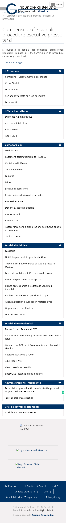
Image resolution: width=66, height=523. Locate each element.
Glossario (10, 250)
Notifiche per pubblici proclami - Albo (25, 257)
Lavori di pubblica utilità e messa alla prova (28, 273)
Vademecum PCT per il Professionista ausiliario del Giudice (32, 347)
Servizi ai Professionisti (14, 12)
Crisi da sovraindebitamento (20, 412)
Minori (8, 182)
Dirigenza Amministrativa (18, 116)
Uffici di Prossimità (15, 314)
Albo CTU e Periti (14, 360)
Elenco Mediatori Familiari (19, 367)
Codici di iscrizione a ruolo (19, 354)
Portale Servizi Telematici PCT (21, 329)
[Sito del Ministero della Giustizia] (33, 452)
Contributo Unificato (16, 163)
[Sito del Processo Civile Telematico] (33, 467)
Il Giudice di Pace (34, 486)
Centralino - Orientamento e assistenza (26, 76)
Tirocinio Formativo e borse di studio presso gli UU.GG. (30, 265)
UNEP (55, 486)
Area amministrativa (16, 123)
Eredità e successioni (16, 188)
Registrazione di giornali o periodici (24, 195)
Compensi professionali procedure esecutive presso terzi (33, 337)
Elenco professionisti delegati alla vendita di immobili (29, 287)
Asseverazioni (12, 214)
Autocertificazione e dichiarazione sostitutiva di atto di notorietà (33, 228)
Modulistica (11, 150)
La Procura (10, 486)
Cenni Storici (12, 83)
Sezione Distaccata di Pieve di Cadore (25, 95)
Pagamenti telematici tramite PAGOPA (25, 156)
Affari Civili (11, 135)
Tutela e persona (14, 169)
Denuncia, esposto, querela (19, 207)
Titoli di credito (13, 236)
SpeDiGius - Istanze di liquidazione (24, 373)
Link (46, 491)
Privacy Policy (53, 497)
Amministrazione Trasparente (22, 497)
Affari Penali (11, 129)
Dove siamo (11, 89)
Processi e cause (14, 201)
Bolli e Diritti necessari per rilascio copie (26, 295)
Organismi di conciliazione (19, 308)
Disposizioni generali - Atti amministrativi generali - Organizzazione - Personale (32, 390)
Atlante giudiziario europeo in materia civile (28, 301)
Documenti (11, 102)
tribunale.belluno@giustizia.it (37, 510)
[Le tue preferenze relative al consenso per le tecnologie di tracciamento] (63, 392)
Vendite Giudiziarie (25, 491)
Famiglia (9, 175)
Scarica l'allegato (15, 62)
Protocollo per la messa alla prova (23, 279)
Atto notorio (11, 220)
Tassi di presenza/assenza (19, 397)
